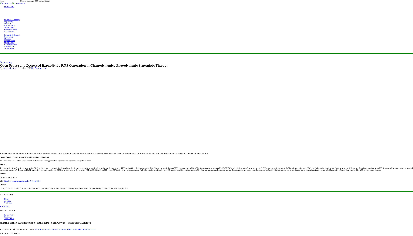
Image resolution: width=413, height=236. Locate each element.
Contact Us (8, 203)
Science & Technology (12, 35)
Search (47, 1)
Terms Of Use (9, 219)
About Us (7, 201)
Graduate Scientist (10, 45)
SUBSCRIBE (9, 48)
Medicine (7, 39)
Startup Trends (9, 43)
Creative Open (25, 233)
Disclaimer (8, 217)
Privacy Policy (9, 215)
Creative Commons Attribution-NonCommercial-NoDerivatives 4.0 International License (65, 229)
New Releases (9, 46)
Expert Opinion (9, 41)
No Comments (38, 68)
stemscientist (9, 68)
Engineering (8, 37)
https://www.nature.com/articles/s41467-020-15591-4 (22, 181)
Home (6, 199)
